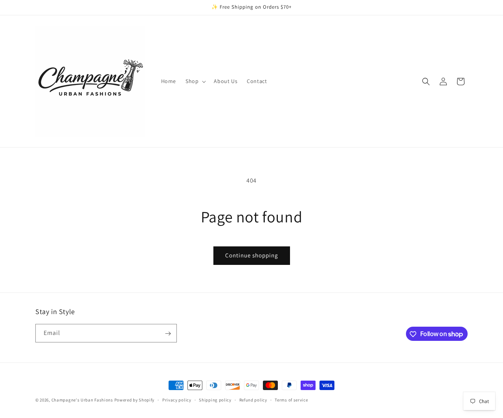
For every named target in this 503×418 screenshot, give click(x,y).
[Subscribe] (167, 333)
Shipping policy (215, 399)
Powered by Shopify (134, 400)
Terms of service (291, 399)
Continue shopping (251, 255)
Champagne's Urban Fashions (82, 400)
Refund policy (253, 399)
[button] (195, 81)
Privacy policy (176, 399)
